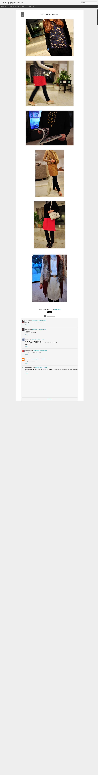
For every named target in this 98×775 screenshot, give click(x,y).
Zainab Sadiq (28, 320)
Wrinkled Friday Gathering (49, 14)
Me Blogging (57, 309)
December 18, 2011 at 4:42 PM (40, 350)
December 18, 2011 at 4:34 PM (38, 339)
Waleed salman (28, 350)
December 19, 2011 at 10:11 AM (37, 359)
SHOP (14, 6)
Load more (49, 399)
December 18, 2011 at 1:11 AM (39, 320)
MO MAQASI (20, 6)
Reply (26, 324)
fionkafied (27, 359)
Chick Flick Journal (29, 367)
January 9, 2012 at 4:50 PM (41, 367)
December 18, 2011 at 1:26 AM (39, 329)
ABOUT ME (32, 6)
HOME (10, 6)
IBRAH (26, 6)
